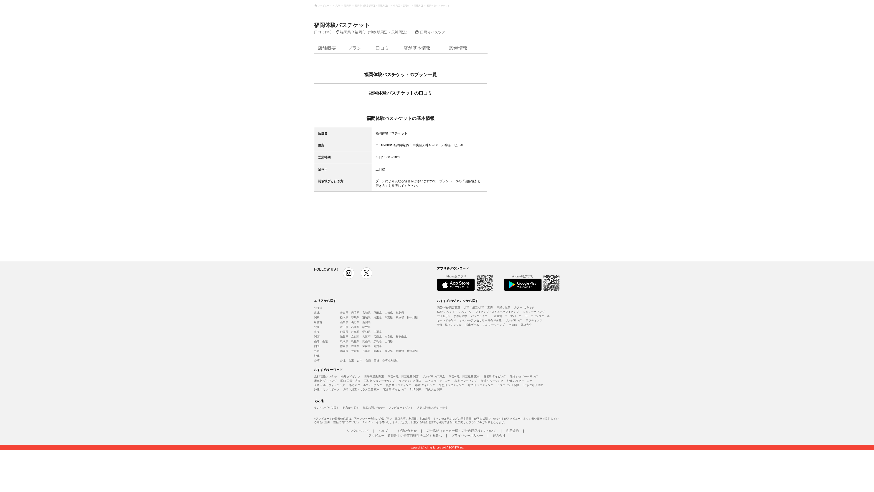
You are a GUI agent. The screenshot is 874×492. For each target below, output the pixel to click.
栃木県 (344, 317)
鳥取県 (344, 341)
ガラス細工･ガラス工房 (478, 307)
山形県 (389, 312)
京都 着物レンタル (325, 376)
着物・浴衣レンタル (449, 324)
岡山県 (366, 341)
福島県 (400, 312)
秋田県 (377, 312)
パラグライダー (480, 316)
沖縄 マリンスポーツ (326, 389)
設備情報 (458, 47)
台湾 (317, 360)
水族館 (513, 324)
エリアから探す (325, 300)
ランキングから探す (326, 407)
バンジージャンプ (494, 324)
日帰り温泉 (503, 307)
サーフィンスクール (537, 316)
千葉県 (389, 317)
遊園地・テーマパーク (507, 316)
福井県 (366, 327)
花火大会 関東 (433, 389)
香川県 (355, 346)
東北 (317, 312)
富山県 (344, 327)
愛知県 (366, 331)
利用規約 (512, 430)
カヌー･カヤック (524, 307)
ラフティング (534, 320)
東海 (317, 331)
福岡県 (344, 351)
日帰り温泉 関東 (374, 376)
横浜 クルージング (492, 380)
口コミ (382, 47)
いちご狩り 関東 (533, 385)
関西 (317, 336)
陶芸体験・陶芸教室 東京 (464, 376)
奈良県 (389, 336)
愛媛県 (366, 346)
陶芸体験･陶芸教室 (448, 307)
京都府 (355, 336)
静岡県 (344, 331)
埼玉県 (377, 317)
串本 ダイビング (425, 385)
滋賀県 (344, 336)
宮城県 (366, 312)
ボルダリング (514, 320)
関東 (317, 317)
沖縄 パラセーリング (519, 380)
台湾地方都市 (390, 360)
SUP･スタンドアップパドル (454, 311)
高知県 (377, 346)
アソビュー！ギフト (401, 407)
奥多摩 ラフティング (398, 385)
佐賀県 (355, 351)
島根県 (355, 341)
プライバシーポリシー (467, 435)
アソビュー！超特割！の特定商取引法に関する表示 (405, 435)
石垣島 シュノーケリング (379, 380)
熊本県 (377, 351)
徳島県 (344, 346)
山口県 (389, 341)
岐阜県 (355, 331)
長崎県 (366, 351)
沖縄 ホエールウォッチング (365, 385)
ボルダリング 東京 (433, 376)
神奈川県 (412, 317)
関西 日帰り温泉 (350, 380)
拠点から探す (351, 407)
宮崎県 (400, 351)
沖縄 (317, 355)
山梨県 (344, 322)
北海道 (318, 308)
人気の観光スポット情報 (432, 407)
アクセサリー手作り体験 (452, 316)
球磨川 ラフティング (480, 385)
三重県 (377, 331)
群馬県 (355, 317)
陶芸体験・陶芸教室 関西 (403, 376)
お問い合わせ (407, 430)
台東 (351, 360)
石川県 (355, 327)
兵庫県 (377, 336)
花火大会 (526, 324)
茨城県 (366, 317)
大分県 (389, 351)
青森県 (344, 312)
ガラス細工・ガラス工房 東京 (361, 389)
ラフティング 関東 (410, 380)
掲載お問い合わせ (374, 407)
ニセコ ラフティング (437, 380)
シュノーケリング (534, 311)
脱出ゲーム (472, 324)
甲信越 (318, 322)
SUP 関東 (416, 389)
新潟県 (366, 322)
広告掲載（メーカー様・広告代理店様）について (461, 430)
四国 (317, 346)
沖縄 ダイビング (350, 376)
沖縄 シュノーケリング (524, 376)
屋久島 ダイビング (325, 380)
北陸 (317, 327)
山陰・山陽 (321, 341)
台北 (343, 360)
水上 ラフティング (465, 380)
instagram (348, 273)
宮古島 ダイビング (394, 389)
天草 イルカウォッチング (329, 385)
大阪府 (366, 336)
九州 (317, 351)
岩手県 (355, 312)
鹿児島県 (412, 351)
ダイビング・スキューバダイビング (497, 311)
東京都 (400, 317)
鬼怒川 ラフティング (451, 385)
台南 (368, 360)
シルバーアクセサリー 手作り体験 (481, 320)
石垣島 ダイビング (494, 376)
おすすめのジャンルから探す (457, 300)
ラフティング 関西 (508, 385)
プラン (354, 47)
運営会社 (499, 435)
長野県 (355, 322)
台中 (359, 360)
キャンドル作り (446, 320)
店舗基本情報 (417, 47)
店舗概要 (327, 47)
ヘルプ (383, 430)
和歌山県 (401, 336)
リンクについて (358, 430)
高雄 (376, 360)
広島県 (377, 341)
